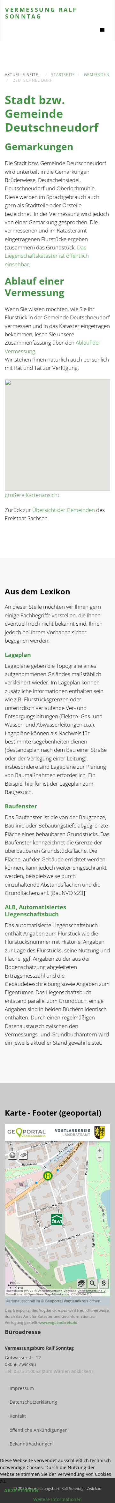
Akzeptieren (21, 1490)
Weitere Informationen (57, 1499)
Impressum (22, 1388)
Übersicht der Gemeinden (63, 510)
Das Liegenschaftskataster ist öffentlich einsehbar (47, 256)
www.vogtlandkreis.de (57, 1322)
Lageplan (18, 655)
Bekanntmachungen (31, 1444)
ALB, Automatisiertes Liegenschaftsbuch (35, 910)
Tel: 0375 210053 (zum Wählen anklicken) (49, 1371)
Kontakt (18, 1416)
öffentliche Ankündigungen (39, 1430)
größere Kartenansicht (32, 495)
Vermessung (41, 12)
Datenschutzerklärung (33, 1402)
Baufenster (21, 806)
